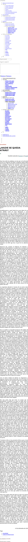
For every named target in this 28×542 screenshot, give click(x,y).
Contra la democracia (11, 12)
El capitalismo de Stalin (5, 538)
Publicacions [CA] (10, 18)
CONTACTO (6, 134)
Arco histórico (9, 8)
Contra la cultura (9, 13)
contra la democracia (8, 534)
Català (7, 54)
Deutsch (7, 38)
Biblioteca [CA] (12, 30)
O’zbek (7, 46)
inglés (26, 156)
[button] (3, 56)
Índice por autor (9, 23)
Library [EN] (11, 27)
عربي (6, 51)
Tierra (6, 9)
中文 (6, 49)
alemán (21, 156)
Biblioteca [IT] (11, 31)
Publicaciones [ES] (10, 17)
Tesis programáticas (8, 3)
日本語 (6, 52)
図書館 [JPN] (11, 32)
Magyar (7, 47)
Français (7, 36)
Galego (7, 55)
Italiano (7, 39)
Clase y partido (9, 6)
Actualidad (5, 14)
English (7, 35)
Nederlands (8, 48)
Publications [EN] (10, 19)
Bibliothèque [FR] (12, 29)
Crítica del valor (9, 5)
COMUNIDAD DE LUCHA (9, 136)
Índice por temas (9, 25)
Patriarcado (8, 10)
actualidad (5, 533)
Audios (4, 21)
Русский (7, 44)
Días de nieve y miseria (5, 541)
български (8, 43)
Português (8, 40)
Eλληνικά (7, 42)
